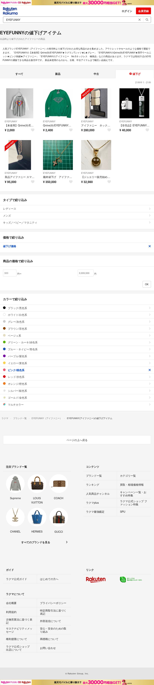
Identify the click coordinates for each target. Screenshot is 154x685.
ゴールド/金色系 (17, 397)
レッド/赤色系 (15, 377)
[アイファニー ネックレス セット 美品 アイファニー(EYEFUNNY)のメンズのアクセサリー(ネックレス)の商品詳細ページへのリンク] (96, 103)
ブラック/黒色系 (17, 308)
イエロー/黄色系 (17, 363)
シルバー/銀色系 (17, 390)
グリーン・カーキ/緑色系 (22, 342)
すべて (19, 74)
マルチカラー (15, 404)
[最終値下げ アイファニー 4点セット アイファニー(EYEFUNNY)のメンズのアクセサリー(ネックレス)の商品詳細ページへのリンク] (58, 155)
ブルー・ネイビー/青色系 (22, 349)
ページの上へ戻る (77, 440)
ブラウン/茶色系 (17, 328)
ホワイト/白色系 (17, 315)
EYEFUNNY (11, 121)
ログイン (127, 11)
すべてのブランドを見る (35, 542)
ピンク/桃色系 (15, 370)
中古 (96, 74)
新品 (57, 74)
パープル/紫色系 (17, 356)
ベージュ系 (14, 335)
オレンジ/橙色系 (17, 384)
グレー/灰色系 (15, 321)
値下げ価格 (9, 246)
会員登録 (143, 11)
